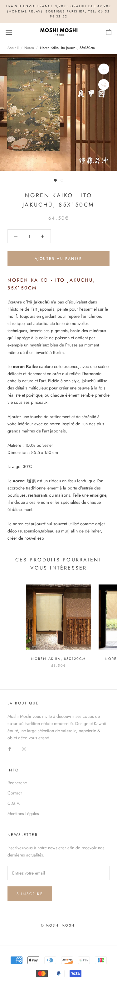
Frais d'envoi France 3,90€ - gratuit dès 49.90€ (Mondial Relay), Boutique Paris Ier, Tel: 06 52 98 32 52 (58, 11)
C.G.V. (13, 803)
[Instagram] (24, 748)
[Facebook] (9, 748)
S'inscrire (30, 894)
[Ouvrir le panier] (108, 32)
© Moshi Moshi (58, 925)
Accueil (13, 47)
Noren (29, 47)
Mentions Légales (23, 813)
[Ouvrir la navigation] (9, 32)
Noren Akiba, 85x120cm (58, 658)
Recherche (17, 783)
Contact (14, 793)
